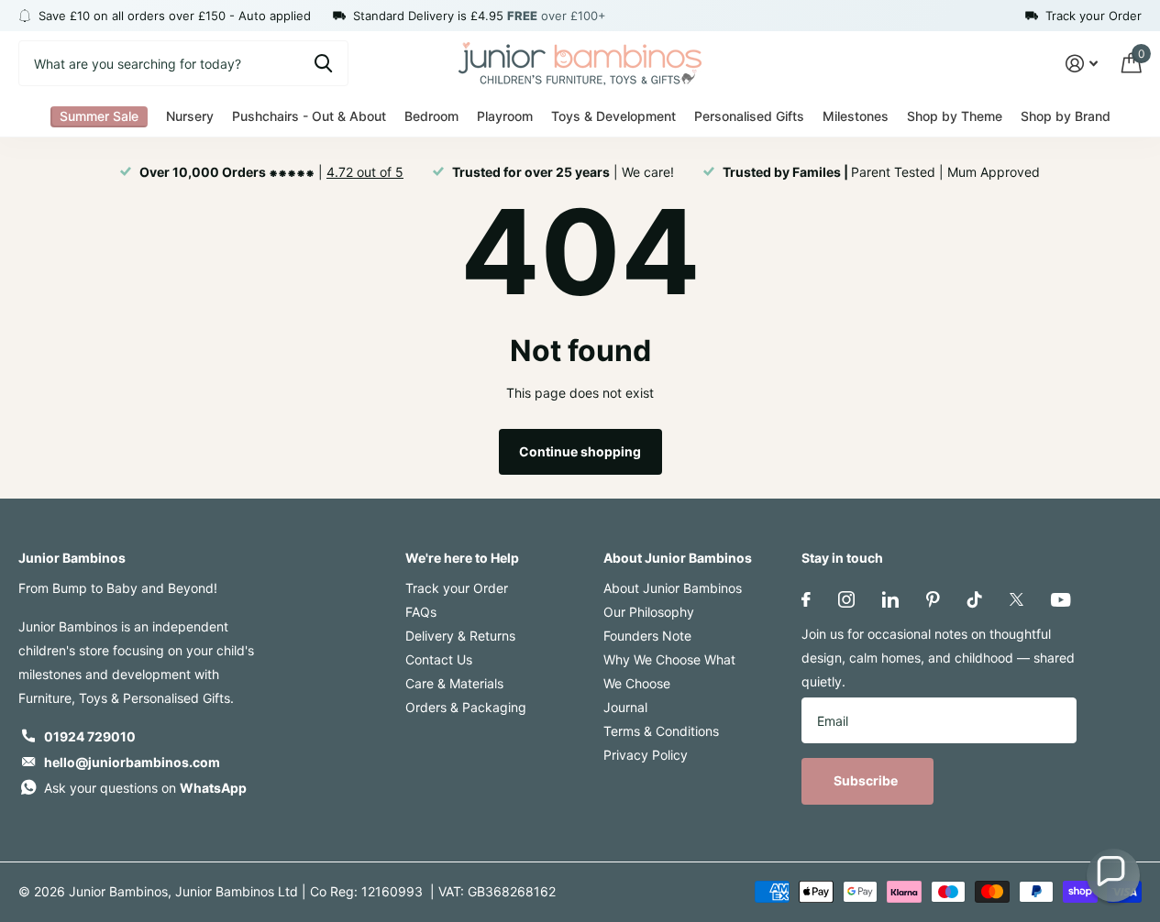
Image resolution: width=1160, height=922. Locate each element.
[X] (1016, 599)
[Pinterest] (933, 599)
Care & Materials (454, 683)
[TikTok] (974, 599)
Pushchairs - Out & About (309, 116)
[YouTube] (1060, 600)
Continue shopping (580, 451)
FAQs (420, 612)
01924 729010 (90, 736)
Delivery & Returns (460, 635)
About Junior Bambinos (677, 557)
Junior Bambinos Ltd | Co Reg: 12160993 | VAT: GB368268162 (365, 891)
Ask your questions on (145, 788)
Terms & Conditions (661, 731)
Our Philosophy (648, 612)
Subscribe (867, 780)
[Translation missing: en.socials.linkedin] (890, 599)
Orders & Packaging (465, 707)
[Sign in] (1082, 63)
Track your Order (456, 588)
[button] (1113, 875)
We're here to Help (462, 557)
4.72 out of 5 (364, 172)
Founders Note (647, 635)
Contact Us (438, 659)
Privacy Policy (645, 755)
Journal (625, 707)
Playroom (505, 116)
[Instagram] (846, 599)
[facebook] (806, 599)
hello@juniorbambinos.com (132, 762)
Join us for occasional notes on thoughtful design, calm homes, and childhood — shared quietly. (938, 657)
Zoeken (323, 63)
